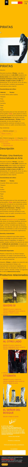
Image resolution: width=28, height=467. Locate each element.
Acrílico (2, 140)
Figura (13, 140)
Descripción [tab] (6, 143)
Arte (16, 138)
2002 (25, 138)
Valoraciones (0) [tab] (8, 145)
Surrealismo (23, 140)
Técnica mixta (4, 142)
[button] (1, 32)
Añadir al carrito (6, 133)
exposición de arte (12, 219)
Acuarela (7, 140)
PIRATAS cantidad (8, 131)
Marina (17, 140)
